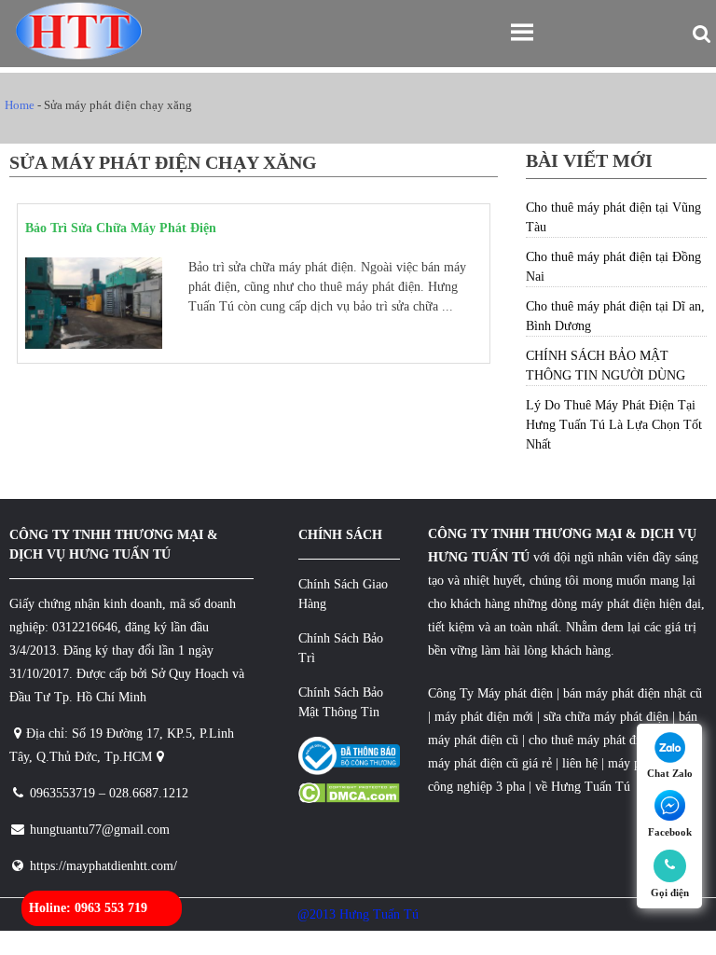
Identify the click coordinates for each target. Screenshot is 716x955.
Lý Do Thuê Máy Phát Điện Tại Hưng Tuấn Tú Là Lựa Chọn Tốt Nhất (614, 424)
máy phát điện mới (482, 717)
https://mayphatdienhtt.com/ (103, 866)
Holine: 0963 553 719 (88, 908)
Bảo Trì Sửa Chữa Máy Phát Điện (120, 228)
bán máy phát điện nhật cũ (632, 693)
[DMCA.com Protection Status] (349, 799)
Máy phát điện (515, 693)
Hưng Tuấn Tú (590, 787)
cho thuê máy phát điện (592, 740)
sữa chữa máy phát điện (606, 717)
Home (19, 105)
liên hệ (580, 763)
